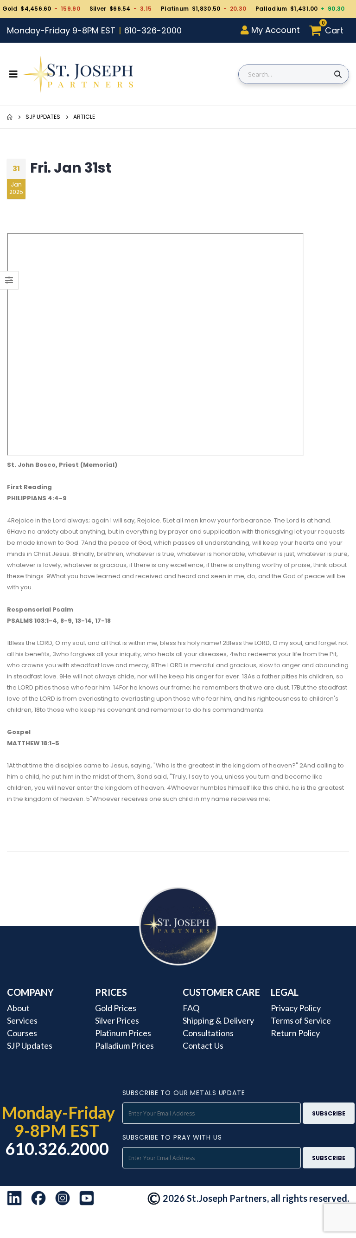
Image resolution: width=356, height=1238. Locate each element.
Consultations (208, 1033)
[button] (329, 30)
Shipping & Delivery (218, 1020)
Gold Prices (116, 1008)
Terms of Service (301, 1020)
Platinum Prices (123, 1033)
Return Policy (295, 1033)
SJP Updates (42, 117)
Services (22, 1020)
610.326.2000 (57, 1148)
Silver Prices (117, 1020)
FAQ (191, 1008)
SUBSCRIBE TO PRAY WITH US (172, 1137)
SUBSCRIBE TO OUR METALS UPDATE (183, 1092)
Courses (22, 1033)
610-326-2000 (153, 30)
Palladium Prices (124, 1045)
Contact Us (203, 1045)
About (18, 1008)
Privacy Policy (296, 1008)
